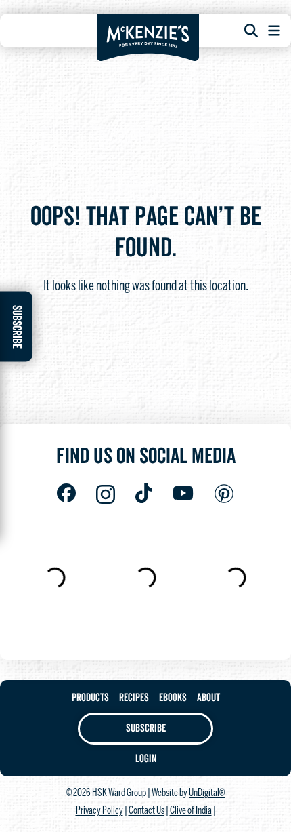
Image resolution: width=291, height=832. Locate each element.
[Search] (251, 30)
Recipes (134, 698)
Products (90, 698)
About (208, 698)
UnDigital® (207, 793)
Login (145, 759)
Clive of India (191, 811)
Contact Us (146, 811)
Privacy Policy (99, 811)
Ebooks (173, 698)
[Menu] (274, 30)
